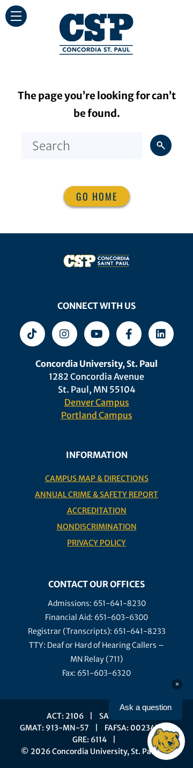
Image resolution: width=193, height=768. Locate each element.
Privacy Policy (96, 543)
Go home (96, 196)
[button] (16, 16)
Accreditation (97, 510)
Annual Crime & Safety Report (96, 494)
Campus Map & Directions (97, 478)
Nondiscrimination (97, 526)
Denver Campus (96, 402)
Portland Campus (96, 415)
